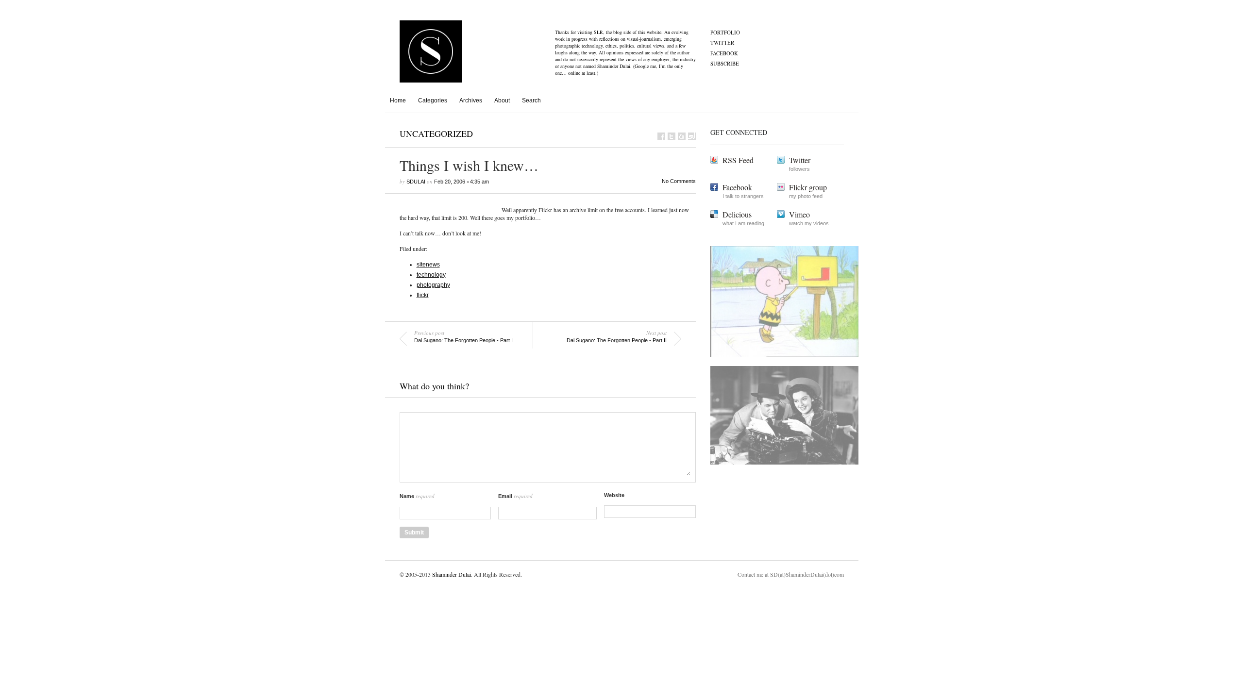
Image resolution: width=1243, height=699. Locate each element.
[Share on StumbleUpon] (692, 136)
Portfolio (725, 32)
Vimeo (799, 214)
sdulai (415, 181)
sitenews (428, 264)
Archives (470, 100)
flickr (423, 295)
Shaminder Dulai (451, 574)
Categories (432, 100)
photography (433, 285)
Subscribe (724, 63)
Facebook (724, 53)
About (502, 100)
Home (398, 100)
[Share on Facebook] (661, 136)
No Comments (679, 181)
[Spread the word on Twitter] (671, 136)
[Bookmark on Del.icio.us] (682, 136)
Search (531, 100)
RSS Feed (738, 160)
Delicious (737, 214)
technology (431, 274)
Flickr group (808, 187)
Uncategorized (436, 133)
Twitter (722, 42)
